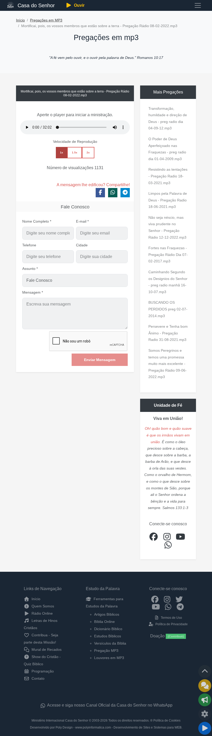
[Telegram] (180, 607)
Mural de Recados (46, 649)
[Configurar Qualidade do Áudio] (204, 714)
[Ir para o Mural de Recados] (204, 685)
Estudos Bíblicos (107, 636)
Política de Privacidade (171, 624)
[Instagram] (167, 599)
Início (20, 20)
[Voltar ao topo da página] (204, 671)
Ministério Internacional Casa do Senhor (60, 720)
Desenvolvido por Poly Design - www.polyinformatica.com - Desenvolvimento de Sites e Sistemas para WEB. (106, 727)
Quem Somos (42, 606)
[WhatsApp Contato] (168, 607)
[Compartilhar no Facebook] (100, 192)
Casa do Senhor (35, 5)
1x (61, 152)
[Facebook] (155, 599)
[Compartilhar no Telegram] (125, 192)
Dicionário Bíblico (108, 629)
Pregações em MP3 (46, 20)
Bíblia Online (104, 622)
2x (88, 152)
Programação (42, 671)
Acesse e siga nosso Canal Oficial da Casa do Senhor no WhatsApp (109, 705)
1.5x (74, 152)
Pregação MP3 (106, 650)
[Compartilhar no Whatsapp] (112, 192)
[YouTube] (156, 607)
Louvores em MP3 (109, 658)
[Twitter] (179, 599)
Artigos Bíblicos (106, 614)
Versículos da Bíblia (110, 643)
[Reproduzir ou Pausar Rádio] (204, 728)
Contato (37, 678)
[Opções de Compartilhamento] (204, 699)
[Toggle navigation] (198, 5)
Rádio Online (42, 613)
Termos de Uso (171, 618)
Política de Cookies (166, 720)
